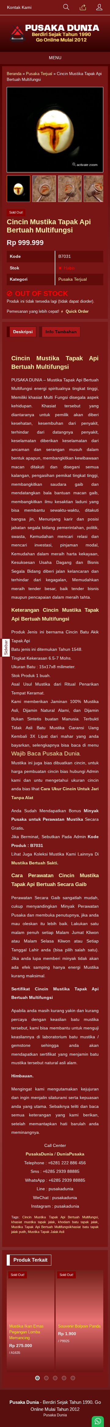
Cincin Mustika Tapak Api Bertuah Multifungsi (60, 1217)
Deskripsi (23, 331)
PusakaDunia (39, 1153)
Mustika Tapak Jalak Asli (46, 1232)
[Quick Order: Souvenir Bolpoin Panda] (100, 1317)
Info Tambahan (61, 331)
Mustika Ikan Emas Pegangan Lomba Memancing (26, 1332)
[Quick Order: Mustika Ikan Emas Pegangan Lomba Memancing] (51, 1317)
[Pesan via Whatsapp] (83, 7)
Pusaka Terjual (72, 279)
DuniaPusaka (70, 1153)
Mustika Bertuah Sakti (34, 862)
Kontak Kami (19, 7)
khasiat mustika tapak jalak (33, 1222)
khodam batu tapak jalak (78, 1222)
